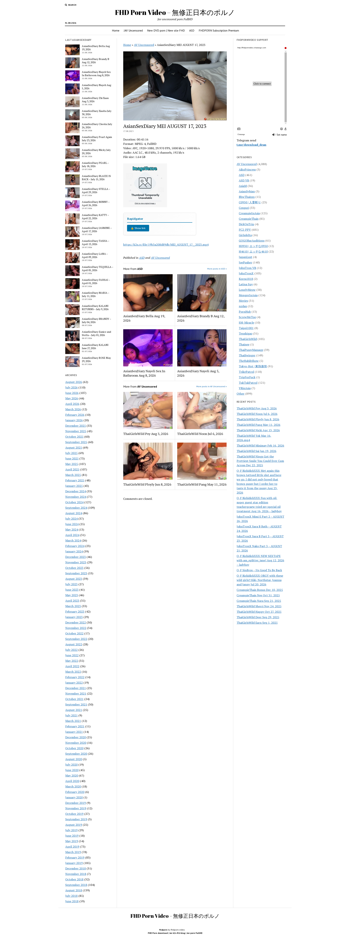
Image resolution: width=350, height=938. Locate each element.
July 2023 (71, 584)
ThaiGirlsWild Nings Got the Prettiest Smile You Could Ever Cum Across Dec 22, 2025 (260, 460)
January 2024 (74, 551)
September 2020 (76, 754)
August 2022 (73, 644)
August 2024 (73, 513)
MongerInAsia (248, 295)
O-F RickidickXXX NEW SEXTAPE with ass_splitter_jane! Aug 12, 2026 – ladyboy (260, 560)
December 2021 (75, 688)
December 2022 (75, 622)
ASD (191, 30)
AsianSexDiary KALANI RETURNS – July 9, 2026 (95, 307)
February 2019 (74, 857)
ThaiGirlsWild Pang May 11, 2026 (202, 484)
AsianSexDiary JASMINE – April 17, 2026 (97, 229)
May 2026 (71, 398)
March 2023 (73, 606)
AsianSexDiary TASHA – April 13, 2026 (95, 242)
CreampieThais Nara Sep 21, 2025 (259, 601)
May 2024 (71, 529)
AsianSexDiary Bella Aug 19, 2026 (96, 47)
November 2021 (75, 693)
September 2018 (76, 885)
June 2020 (72, 770)
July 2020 (71, 765)
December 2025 (75, 426)
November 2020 (75, 743)
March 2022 (73, 672)
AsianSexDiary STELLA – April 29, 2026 (96, 190)
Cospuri (244, 208)
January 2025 (74, 486)
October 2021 (74, 699)
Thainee (244, 344)
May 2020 (71, 775)
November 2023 (75, 562)
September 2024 (76, 508)
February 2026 (74, 415)
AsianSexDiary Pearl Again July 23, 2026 (97, 138)
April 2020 (72, 781)
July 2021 (71, 715)
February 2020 (74, 792)
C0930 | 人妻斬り (250, 202)
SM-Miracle (246, 323)
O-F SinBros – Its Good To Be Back (259, 570)
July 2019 (71, 830)
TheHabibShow (249, 361)
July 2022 (71, 650)
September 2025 (76, 442)
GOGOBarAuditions (252, 241)
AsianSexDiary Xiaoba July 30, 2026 (96, 112)
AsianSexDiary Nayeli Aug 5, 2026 (96, 86)
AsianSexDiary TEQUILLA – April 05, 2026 (97, 268)
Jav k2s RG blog (177, 933)
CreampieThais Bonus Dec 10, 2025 (260, 590)
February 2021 (74, 726)
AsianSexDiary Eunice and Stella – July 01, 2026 (96, 333)
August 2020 (73, 759)
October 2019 (74, 814)
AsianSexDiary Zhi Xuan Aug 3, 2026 (95, 99)
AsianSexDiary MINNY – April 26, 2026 (96, 203)
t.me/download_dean (251, 145)
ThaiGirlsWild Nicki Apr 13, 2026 (258, 430)
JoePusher (245, 262)
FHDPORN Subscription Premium (219, 30)
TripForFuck (247, 377)
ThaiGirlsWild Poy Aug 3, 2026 (145, 433)
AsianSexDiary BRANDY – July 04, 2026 (96, 320)
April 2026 (72, 404)
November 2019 (75, 808)
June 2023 (72, 590)
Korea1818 (246, 279)
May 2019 (71, 841)
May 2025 (71, 464)
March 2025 (73, 475)
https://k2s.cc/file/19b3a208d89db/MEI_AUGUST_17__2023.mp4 (166, 245)
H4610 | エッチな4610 (253, 251)
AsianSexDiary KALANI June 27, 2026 (95, 346)
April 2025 (72, 469)
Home (115, 30)
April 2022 (72, 666)
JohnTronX (246, 273)
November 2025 (75, 431)
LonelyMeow (247, 290)
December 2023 (75, 557)
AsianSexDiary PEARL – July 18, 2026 (95, 164)
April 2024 (72, 535)
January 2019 (74, 863)
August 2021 (73, 710)
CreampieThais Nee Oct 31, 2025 (258, 595)
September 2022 (76, 639)
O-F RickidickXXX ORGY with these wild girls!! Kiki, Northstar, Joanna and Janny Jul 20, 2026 (260, 580)
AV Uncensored (144, 45)
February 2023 (74, 611)
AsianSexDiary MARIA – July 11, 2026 (95, 294)
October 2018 (74, 879)
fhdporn (163, 929)
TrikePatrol (246, 372)
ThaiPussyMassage (251, 350)
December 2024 (75, 491)
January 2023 (74, 617)
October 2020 (74, 748)
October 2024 (74, 502)
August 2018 (73, 890)
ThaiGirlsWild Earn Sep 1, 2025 (257, 623)
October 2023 (74, 568)
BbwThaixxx (247, 197)
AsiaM (243, 186)
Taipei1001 (246, 328)
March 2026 (73, 409)
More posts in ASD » (217, 268)
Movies (243, 301)
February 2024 (74, 546)
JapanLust (245, 257)
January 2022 (74, 683)
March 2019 (73, 852)
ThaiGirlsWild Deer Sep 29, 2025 (258, 617)
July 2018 (71, 896)
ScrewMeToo (247, 317)
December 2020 (75, 737)
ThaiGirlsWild (248, 339)
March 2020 (73, 786)
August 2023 (73, 579)
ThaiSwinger (247, 355)
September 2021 (76, 704)
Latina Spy (246, 284)
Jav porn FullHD (194, 933)
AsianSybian (247, 191)
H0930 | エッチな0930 (253, 246)
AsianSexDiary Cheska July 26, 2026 (97, 125)
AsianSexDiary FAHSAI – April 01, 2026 (96, 281)
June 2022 (72, 655)
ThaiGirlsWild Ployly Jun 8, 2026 (147, 484)
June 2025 (72, 458)
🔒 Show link (138, 228)
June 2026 (72, 393)
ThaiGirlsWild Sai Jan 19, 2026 (256, 451)
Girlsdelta (245, 235)
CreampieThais (248, 219)
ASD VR (244, 180)
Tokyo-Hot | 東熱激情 (253, 366)
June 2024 (72, 524)
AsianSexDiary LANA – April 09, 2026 (95, 255)
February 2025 (74, 480)
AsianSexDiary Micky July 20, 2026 (96, 151)
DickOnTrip (246, 224)
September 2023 (76, 573)
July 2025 (71, 453)
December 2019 (75, 803)
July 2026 (71, 387)
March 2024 (73, 540)
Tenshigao (245, 333)
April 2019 (72, 847)
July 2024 (71, 519)
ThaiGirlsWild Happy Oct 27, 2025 (259, 612)
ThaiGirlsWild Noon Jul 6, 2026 (200, 433)
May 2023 (71, 595)
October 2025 (74, 437)
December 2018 (75, 868)
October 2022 (74, 633)
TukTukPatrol (248, 383)
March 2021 (73, 721)
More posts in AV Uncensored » (211, 386)
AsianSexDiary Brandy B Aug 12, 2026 (95, 60)
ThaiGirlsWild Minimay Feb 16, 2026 (260, 445)
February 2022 (74, 677)
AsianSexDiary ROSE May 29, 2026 (96, 359)
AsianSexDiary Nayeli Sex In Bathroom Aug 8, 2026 (96, 73)
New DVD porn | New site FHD (166, 30)
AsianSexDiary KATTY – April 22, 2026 (95, 216)
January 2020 (74, 797)
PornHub (245, 312)
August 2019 (73, 825)
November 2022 (75, 628)
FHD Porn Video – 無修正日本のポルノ (175, 12)
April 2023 (72, 601)
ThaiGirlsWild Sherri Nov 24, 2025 (259, 606)
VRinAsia (245, 388)
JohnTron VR (247, 268)
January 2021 (74, 732)
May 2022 (71, 661)
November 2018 (75, 874)
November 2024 (75, 497)
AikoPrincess (247, 169)
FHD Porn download (158, 933)
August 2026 (73, 382)
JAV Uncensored (133, 30)
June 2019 (72, 836)
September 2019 (76, 819)
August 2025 (73, 447)
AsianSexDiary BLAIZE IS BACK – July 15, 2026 (96, 177)
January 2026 (74, 420)
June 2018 (72, 901)
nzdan (243, 306)
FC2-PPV (245, 230)
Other (240, 394)
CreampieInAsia (249, 213)
